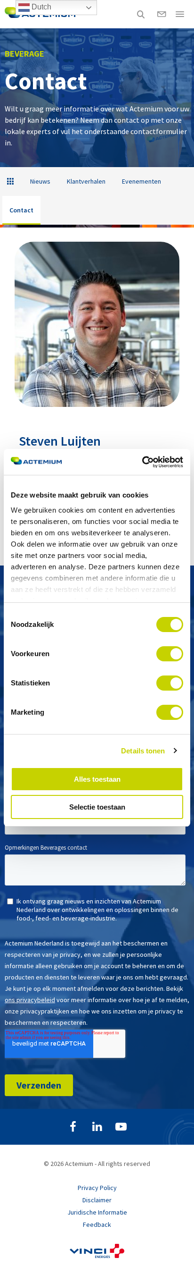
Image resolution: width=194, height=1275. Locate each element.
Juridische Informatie (97, 1212)
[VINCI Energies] (97, 1255)
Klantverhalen (86, 181)
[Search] (141, 14)
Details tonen (143, 751)
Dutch (40, 7)
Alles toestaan (97, 779)
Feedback (97, 1224)
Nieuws (40, 181)
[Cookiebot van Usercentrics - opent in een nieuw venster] (142, 462)
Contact (21, 210)
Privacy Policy (97, 1187)
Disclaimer (97, 1200)
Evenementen (141, 181)
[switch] (169, 653)
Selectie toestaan (97, 807)
